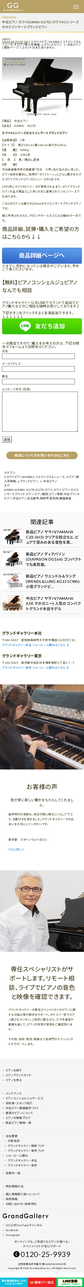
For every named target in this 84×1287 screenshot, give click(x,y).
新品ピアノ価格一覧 (18, 1122)
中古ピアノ (20, 498)
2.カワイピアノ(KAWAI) (46, 41)
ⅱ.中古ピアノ (72, 44)
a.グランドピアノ (51, 44)
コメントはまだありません (38, 47)
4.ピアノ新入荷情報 (27, 44)
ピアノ (30, 494)
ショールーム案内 (17, 1155)
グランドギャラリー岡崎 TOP (26, 1145)
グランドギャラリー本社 (22, 1160)
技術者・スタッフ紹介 (19, 1103)
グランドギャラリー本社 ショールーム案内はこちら (33, 645)
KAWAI (9, 489)
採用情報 (12, 1199)
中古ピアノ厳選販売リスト (22, 1108)
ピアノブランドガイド (18, 1075)
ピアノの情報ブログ (18, 1118)
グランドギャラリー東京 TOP (26, 1150)
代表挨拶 (14, 1141)
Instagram (13, 1235)
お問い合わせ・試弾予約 (21, 1204)
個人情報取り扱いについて (23, 1194)
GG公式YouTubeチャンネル (24, 1225)
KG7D (39, 489)
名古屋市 (33, 498)
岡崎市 (44, 498)
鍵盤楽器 (65, 498)
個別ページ (11, 47)
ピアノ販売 (41, 494)
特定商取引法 (15, 1186)
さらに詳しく (16, 849)
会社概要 (12, 1136)
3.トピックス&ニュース (50, 477)
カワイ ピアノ (61, 489)
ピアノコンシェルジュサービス (25, 1098)
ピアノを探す (14, 1070)
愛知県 (54, 498)
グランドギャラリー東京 (22, 1165)
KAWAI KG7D (25, 489)
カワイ (49, 489)
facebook (12, 1230)
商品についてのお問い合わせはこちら (41, 455)
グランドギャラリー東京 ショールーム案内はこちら (33, 667)
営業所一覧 (13, 1173)
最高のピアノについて (19, 1113)
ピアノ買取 (56, 494)
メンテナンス (14, 1093)
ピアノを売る (14, 1080)
